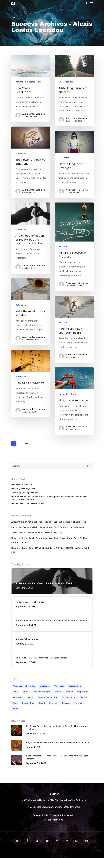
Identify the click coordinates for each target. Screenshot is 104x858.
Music (30, 697)
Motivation (20, 82)
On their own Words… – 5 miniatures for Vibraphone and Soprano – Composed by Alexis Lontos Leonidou (49, 498)
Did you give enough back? (24, 488)
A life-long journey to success (25, 492)
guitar (58, 692)
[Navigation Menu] (91, 3)
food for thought (41, 692)
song (15, 703)
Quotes (74, 394)
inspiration (82, 692)
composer (59, 686)
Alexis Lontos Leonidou (33, 114)
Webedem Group (72, 807)
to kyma (78, 703)
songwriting (28, 703)
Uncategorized (34, 82)
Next (27, 443)
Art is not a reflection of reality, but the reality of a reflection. (57, 522)
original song (69, 697)
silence (83, 697)
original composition (48, 697)
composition (75, 686)
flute (25, 692)
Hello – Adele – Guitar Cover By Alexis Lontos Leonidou (59, 527)
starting (53, 703)
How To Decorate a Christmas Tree (27, 504)
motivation (18, 697)
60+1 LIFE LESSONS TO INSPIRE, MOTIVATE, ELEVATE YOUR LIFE (54, 800)
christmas (45, 686)
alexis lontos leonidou (24, 686)
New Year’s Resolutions (22, 484)
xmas (15, 709)
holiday (69, 692)
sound (42, 703)
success (66, 703)
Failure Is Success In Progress (47, 533)
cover (15, 692)
